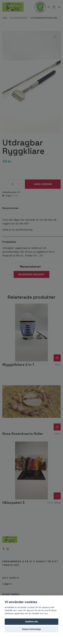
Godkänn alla (31, 621)
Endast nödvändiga (31, 629)
